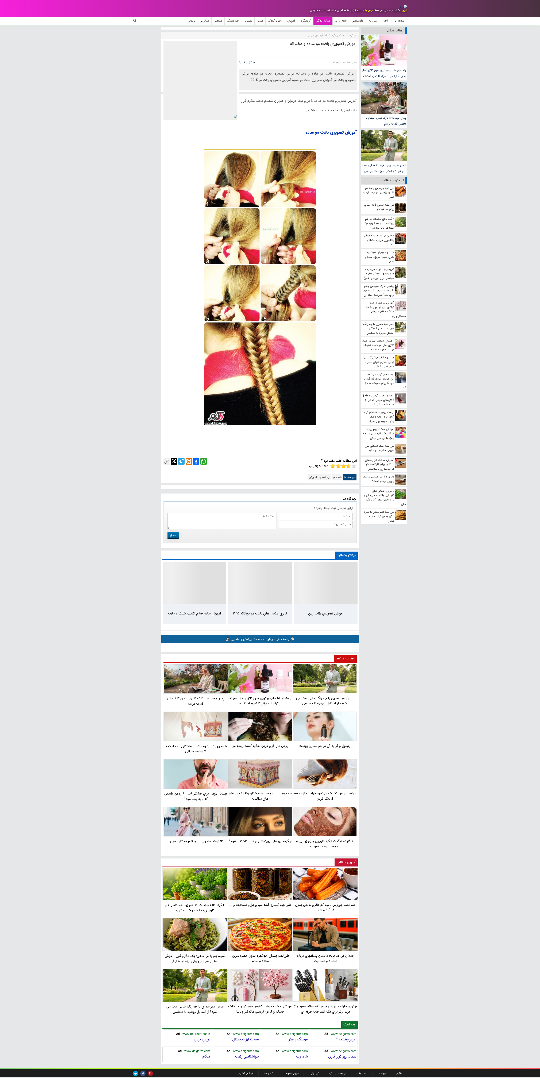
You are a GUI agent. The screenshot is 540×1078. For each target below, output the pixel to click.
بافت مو (337, 477)
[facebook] (143, 1073)
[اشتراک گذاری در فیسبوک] (196, 461)
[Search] (135, 20)
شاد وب (302, 1056)
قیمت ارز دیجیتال (245, 1039)
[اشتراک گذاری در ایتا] (189, 461)
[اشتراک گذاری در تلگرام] (181, 461)
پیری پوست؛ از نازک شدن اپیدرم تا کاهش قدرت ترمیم (386, 120)
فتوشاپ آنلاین (245, 1073)
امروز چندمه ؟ (346, 1039)
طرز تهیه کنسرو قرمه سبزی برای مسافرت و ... (260, 904)
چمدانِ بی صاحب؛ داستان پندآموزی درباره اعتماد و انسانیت (325, 958)
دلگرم (206, 1056)
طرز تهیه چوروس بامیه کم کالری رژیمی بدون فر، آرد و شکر (325, 907)
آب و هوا (268, 1073)
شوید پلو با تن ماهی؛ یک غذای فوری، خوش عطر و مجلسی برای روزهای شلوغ (195, 958)
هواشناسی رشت (247, 1056)
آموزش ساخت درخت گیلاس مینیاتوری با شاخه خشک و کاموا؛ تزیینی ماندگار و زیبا (260, 1009)
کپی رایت (314, 1073)
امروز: (404, 10)
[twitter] (135, 1073)
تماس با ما (361, 1073)
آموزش (313, 477)
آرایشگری (324, 477)
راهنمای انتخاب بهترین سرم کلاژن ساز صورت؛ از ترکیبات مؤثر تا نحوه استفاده (384, 73)
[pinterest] (150, 1073)
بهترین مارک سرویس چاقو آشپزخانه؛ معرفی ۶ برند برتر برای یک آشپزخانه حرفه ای (325, 1009)
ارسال (173, 535)
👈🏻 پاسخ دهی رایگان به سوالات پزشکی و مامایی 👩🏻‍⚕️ (260, 639)
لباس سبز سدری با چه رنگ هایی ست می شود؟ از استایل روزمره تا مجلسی (384, 168)
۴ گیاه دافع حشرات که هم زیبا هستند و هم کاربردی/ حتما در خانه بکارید (195, 907)
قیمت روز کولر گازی (342, 1056)
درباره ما (382, 1073)
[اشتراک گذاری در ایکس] (174, 461)
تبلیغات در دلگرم (337, 1073)
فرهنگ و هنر (298, 1039)
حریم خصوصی (291, 1073)
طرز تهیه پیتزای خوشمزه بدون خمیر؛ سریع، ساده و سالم (260, 958)
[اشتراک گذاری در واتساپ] (203, 461)
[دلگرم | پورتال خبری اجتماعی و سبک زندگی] (402, 7)
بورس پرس (202, 1039)
